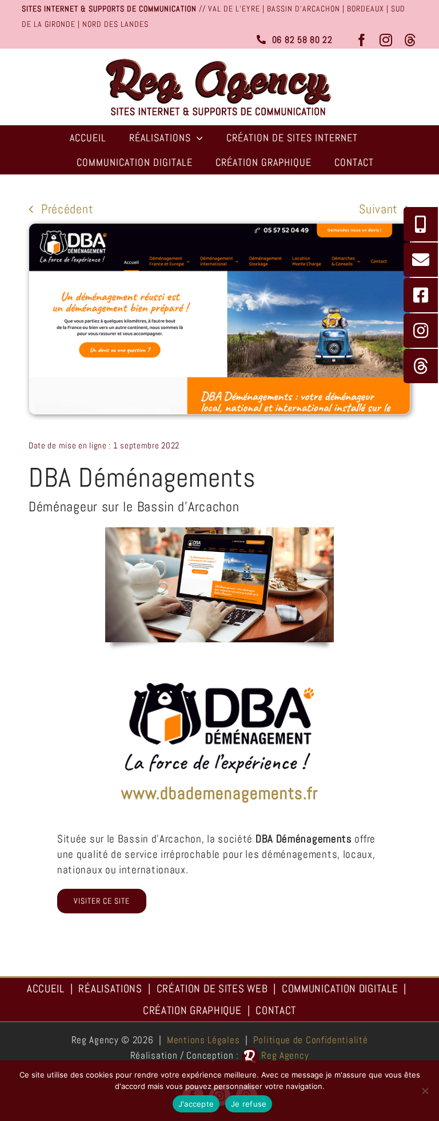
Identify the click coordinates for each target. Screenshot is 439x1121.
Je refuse (248, 1103)
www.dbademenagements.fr (219, 793)
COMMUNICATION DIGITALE (340, 988)
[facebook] (362, 40)
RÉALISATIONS (110, 988)
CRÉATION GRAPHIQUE (192, 1010)
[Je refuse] (424, 1090)
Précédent (67, 209)
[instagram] (386, 40)
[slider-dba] (219, 676)
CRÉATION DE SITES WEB (212, 988)
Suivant (378, 209)
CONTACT (276, 1010)
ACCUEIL (46, 988)
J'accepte (196, 1103)
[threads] (410, 40)
